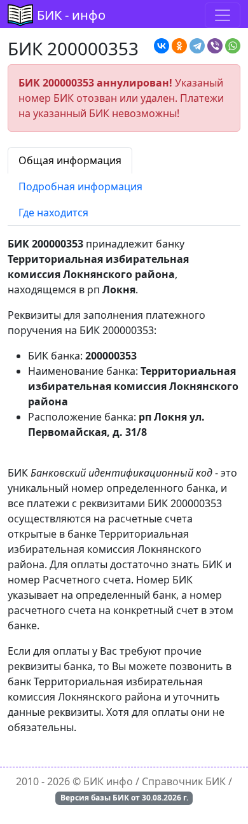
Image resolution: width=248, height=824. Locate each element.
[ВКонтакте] (161, 45)
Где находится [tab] (53, 213)
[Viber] (215, 45)
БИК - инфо (71, 15)
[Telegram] (197, 45)
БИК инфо (108, 781)
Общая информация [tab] (69, 160)
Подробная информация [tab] (80, 186)
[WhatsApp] (232, 45)
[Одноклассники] (179, 45)
